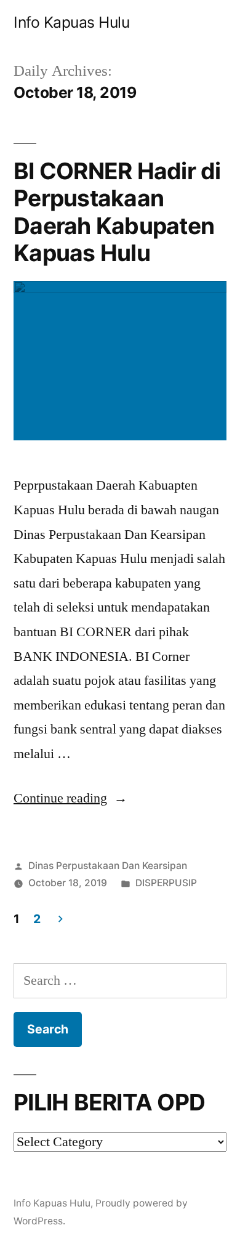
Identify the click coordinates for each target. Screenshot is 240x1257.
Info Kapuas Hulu (71, 22)
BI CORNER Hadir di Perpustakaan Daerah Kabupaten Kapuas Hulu (117, 212)
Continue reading (70, 798)
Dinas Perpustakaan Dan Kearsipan (107, 865)
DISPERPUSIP (166, 883)
